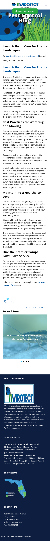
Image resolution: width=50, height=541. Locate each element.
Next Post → (43, 308)
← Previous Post (30, 308)
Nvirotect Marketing (14, 56)
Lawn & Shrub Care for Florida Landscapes (25, 69)
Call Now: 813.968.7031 (25, 11)
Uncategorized (32, 56)
